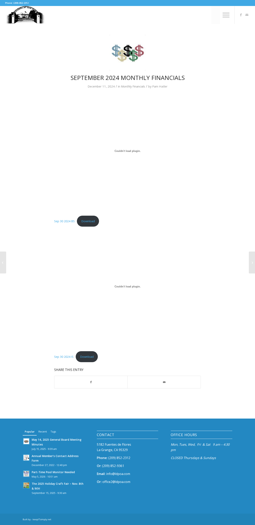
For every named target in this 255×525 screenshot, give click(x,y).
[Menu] (225, 15)
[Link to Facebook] (241, 15)
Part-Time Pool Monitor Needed (53, 472)
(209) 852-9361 (113, 466)
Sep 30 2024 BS (64, 221)
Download (88, 221)
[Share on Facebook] (91, 382)
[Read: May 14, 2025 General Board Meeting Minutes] (26, 441)
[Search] (215, 15)
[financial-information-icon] (127, 53)
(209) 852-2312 (119, 458)
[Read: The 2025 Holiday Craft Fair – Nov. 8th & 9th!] (26, 485)
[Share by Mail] (164, 382)
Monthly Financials (133, 86)
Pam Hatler (160, 86)
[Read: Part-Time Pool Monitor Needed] (26, 473)
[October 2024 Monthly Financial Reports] (252, 262)
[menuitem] (215, 15)
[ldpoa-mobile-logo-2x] (25, 15)
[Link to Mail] (247, 15)
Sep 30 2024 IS (64, 357)
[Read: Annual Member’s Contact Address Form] (26, 457)
